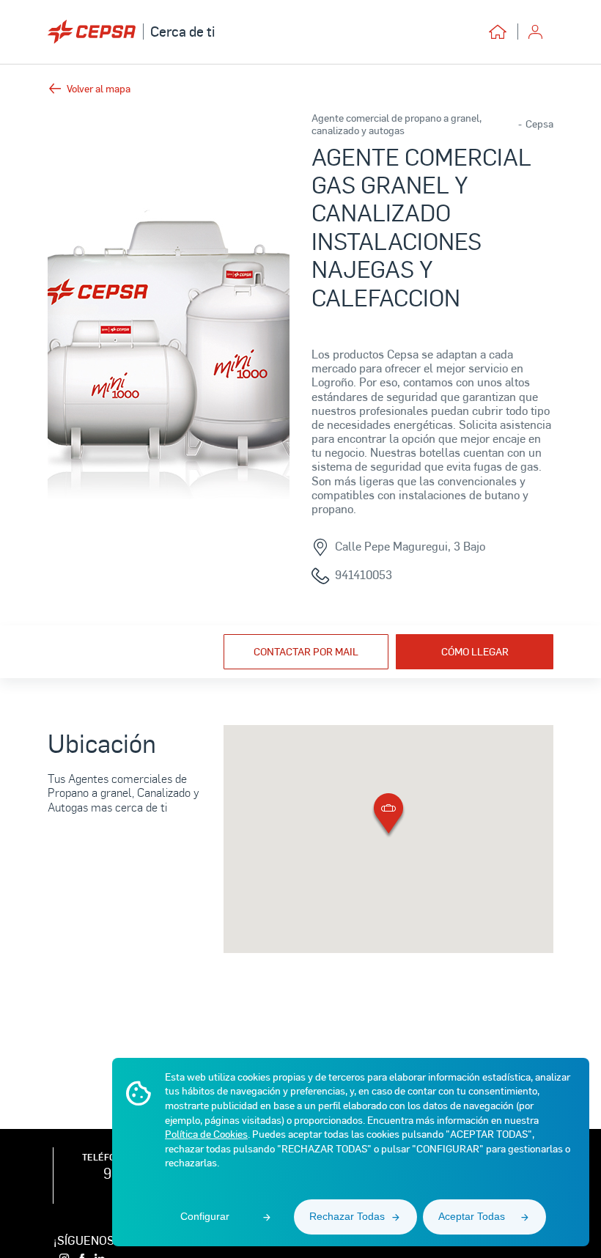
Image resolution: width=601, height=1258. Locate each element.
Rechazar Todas (347, 1216)
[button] (388, 816)
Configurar (204, 1216)
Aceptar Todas (471, 1216)
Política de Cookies (206, 1134)
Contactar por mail (306, 651)
